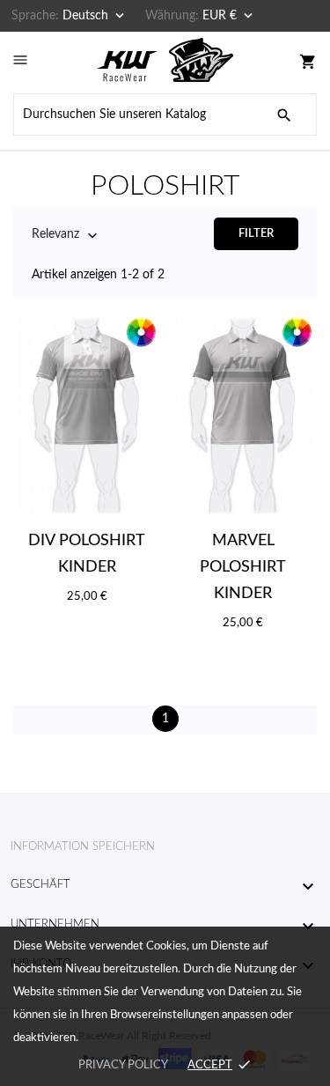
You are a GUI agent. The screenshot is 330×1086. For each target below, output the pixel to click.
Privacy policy (122, 1065)
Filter (256, 234)
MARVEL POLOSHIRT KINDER (243, 567)
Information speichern (83, 847)
